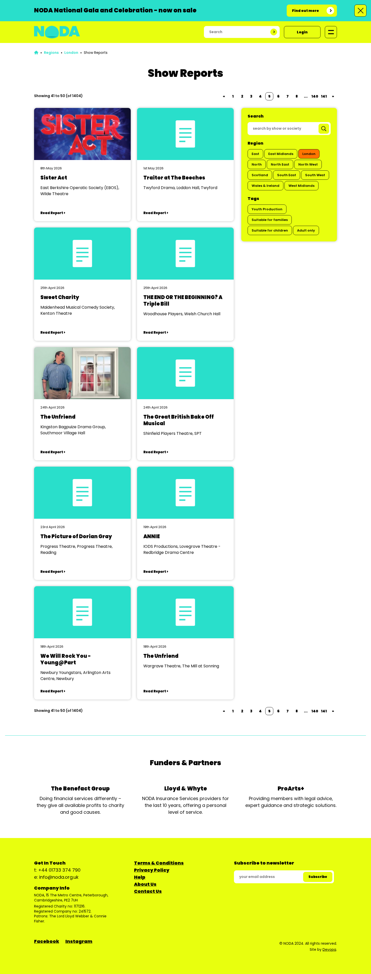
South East (286, 175)
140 (314, 96)
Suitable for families (270, 219)
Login (302, 32)
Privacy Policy (151, 870)
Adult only (306, 230)
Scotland (260, 175)
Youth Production (267, 209)
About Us (145, 884)
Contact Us (148, 891)
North (257, 164)
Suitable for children (270, 230)
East (255, 153)
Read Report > (52, 213)
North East (280, 164)
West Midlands (301, 185)
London (71, 52)
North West (308, 164)
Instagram (78, 941)
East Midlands (280, 153)
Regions (51, 52)
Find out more (305, 10)
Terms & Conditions (159, 863)
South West (315, 175)
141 (324, 96)
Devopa (329, 949)
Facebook (46, 941)
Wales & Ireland (265, 185)
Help (139, 877)
